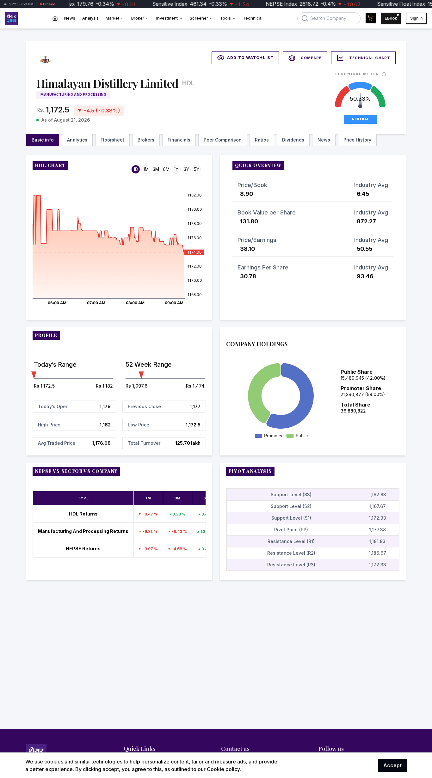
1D (135, 169)
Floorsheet (112, 139)
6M (166, 169)
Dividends (293, 139)
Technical (252, 18)
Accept (392, 765)
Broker (137, 18)
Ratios (262, 139)
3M (156, 169)
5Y (196, 169)
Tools (225, 18)
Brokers (146, 139)
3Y (186, 169)
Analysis (90, 18)
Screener (199, 18)
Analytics (77, 139)
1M (146, 169)
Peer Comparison (223, 139)
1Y (176, 169)
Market (112, 18)
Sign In (416, 18)
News (69, 18)
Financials (179, 139)
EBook (391, 18)
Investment (167, 18)
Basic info (43, 139)
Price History (357, 139)
